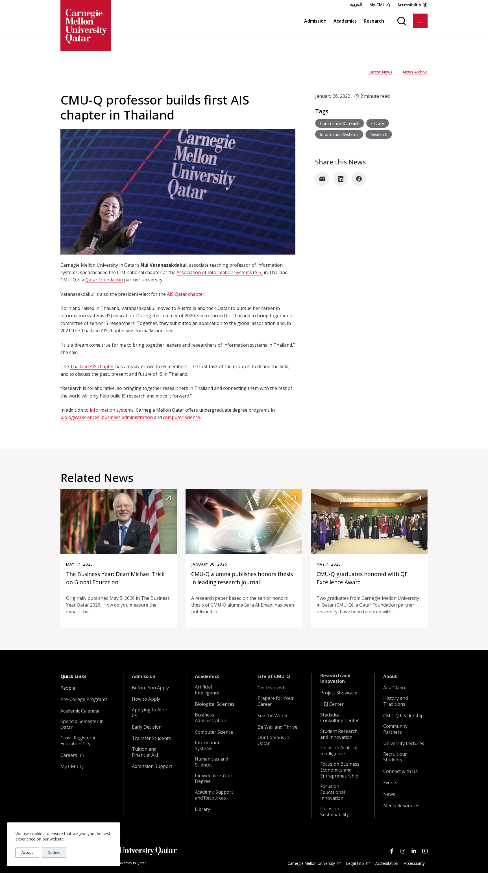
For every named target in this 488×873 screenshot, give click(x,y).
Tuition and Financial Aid (145, 752)
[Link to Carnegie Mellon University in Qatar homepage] (85, 25)
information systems (112, 410)
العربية (355, 4)
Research (374, 21)
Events (390, 783)
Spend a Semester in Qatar (82, 724)
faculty (377, 123)
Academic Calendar (80, 711)
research (378, 134)
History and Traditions (395, 701)
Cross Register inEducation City (78, 741)
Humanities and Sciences (211, 762)
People (67, 688)
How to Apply (146, 699)
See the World (272, 716)
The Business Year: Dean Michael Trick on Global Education (115, 578)
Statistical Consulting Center (339, 718)
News (389, 794)
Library (202, 809)
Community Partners (395, 729)
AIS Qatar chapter (185, 294)
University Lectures (403, 743)
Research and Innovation (335, 679)
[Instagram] (403, 851)
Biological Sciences (214, 704)
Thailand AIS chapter (92, 366)
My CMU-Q (379, 4)
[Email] (322, 179)
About (390, 676)
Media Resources (401, 806)
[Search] (401, 20)
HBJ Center (332, 704)
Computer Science (214, 732)
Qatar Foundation (104, 280)
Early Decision (147, 727)
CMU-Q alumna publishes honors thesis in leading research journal (242, 578)
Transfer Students (151, 738)
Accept (27, 852)
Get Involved (271, 688)
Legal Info (355, 863)
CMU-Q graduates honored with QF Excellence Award (362, 578)
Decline (54, 852)
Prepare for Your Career (276, 701)
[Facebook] (359, 179)
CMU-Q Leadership (403, 716)
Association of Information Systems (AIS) (220, 272)
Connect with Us (400, 771)
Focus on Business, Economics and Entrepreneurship (340, 770)
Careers (69, 755)
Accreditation (386, 863)
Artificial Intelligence (207, 690)
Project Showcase (338, 693)
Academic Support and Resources (214, 795)
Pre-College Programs (84, 699)
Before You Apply (150, 688)
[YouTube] (425, 851)
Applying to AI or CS (149, 713)
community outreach (339, 123)
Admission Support (152, 766)
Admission (315, 21)
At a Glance (395, 688)
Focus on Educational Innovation (332, 792)
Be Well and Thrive (277, 727)
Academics (345, 21)
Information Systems (208, 746)
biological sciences (79, 417)
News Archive (415, 72)
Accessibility (409, 4)
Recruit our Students (395, 757)
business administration (127, 417)
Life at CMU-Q (274, 676)
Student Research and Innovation (339, 734)
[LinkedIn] (341, 179)
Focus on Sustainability (334, 812)
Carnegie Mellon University (311, 863)
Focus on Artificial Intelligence (338, 751)
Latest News (380, 72)
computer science (181, 417)
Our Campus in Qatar (273, 740)
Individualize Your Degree (213, 779)
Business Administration (210, 718)
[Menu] (420, 21)
